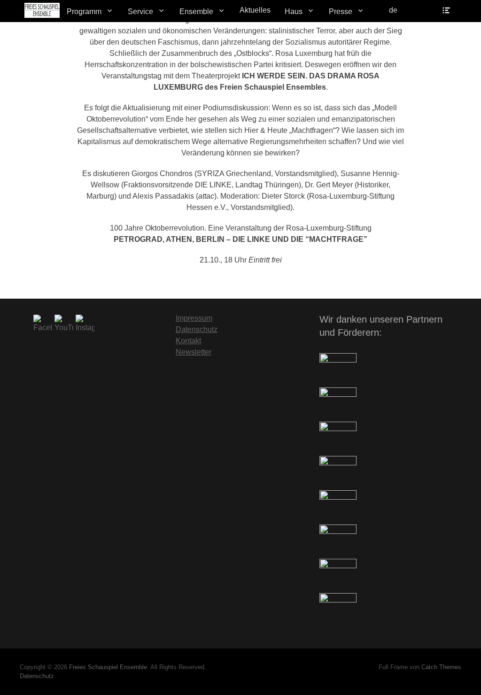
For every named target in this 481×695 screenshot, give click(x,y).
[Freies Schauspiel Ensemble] (42, 10)
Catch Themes (441, 667)
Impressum (194, 318)
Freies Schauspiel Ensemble (108, 667)
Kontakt (188, 341)
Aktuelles (255, 10)
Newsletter (193, 352)
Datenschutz (196, 329)
